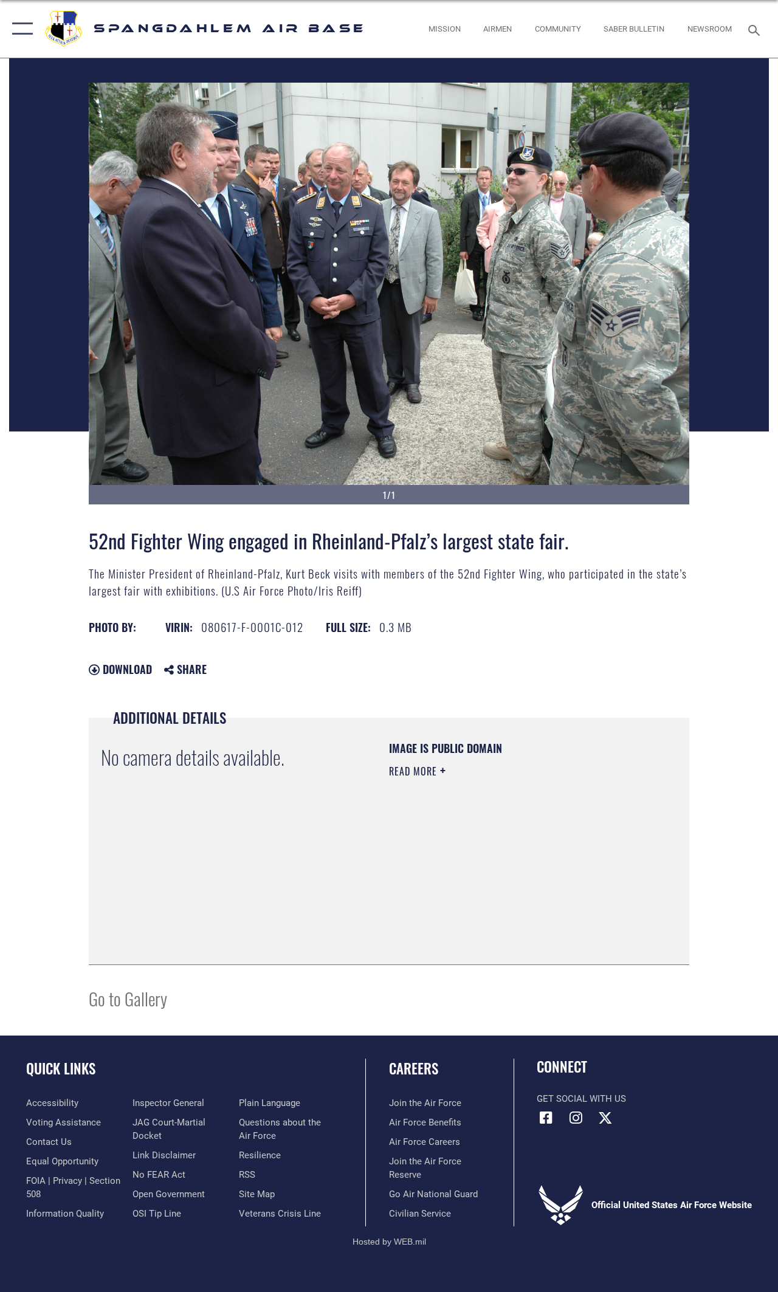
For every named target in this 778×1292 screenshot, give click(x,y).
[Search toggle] (756, 29)
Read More (414, 771)
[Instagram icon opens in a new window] (575, 1117)
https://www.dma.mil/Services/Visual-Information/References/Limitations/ (498, 874)
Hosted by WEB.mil (389, 1241)
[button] (20, 29)
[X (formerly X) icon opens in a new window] (605, 1117)
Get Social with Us (581, 1098)
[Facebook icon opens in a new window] (546, 1117)
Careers (413, 1069)
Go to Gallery (128, 998)
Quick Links (60, 1069)
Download (126, 669)
